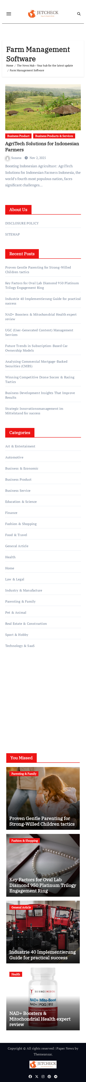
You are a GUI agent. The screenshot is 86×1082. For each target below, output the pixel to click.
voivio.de (12, 727)
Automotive (14, 457)
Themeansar (43, 1054)
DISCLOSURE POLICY (22, 223)
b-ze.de (10, 709)
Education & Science (21, 501)
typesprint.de (15, 704)
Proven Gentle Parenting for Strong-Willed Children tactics (42, 821)
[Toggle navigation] (8, 14)
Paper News (65, 1048)
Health (10, 557)
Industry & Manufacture (23, 590)
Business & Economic (21, 468)
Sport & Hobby (16, 634)
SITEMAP (12, 234)
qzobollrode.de (16, 674)
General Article (16, 546)
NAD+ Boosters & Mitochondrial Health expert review (40, 1018)
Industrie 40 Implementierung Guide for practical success (42, 954)
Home (9, 568)
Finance (11, 512)
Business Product (18, 136)
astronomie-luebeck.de (22, 715)
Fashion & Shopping (21, 523)
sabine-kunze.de (17, 692)
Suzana (16, 158)
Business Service (17, 490)
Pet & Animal (15, 612)
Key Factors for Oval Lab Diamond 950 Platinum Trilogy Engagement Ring (42, 285)
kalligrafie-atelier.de (20, 697)
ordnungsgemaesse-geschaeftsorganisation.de (39, 680)
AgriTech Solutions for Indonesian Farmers (42, 146)
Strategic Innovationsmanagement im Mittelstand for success (34, 410)
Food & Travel (16, 535)
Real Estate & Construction (26, 623)
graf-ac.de (12, 721)
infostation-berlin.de (21, 686)
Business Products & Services (54, 136)
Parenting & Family (20, 601)
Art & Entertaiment (20, 446)
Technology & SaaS (20, 645)
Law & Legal (14, 579)
